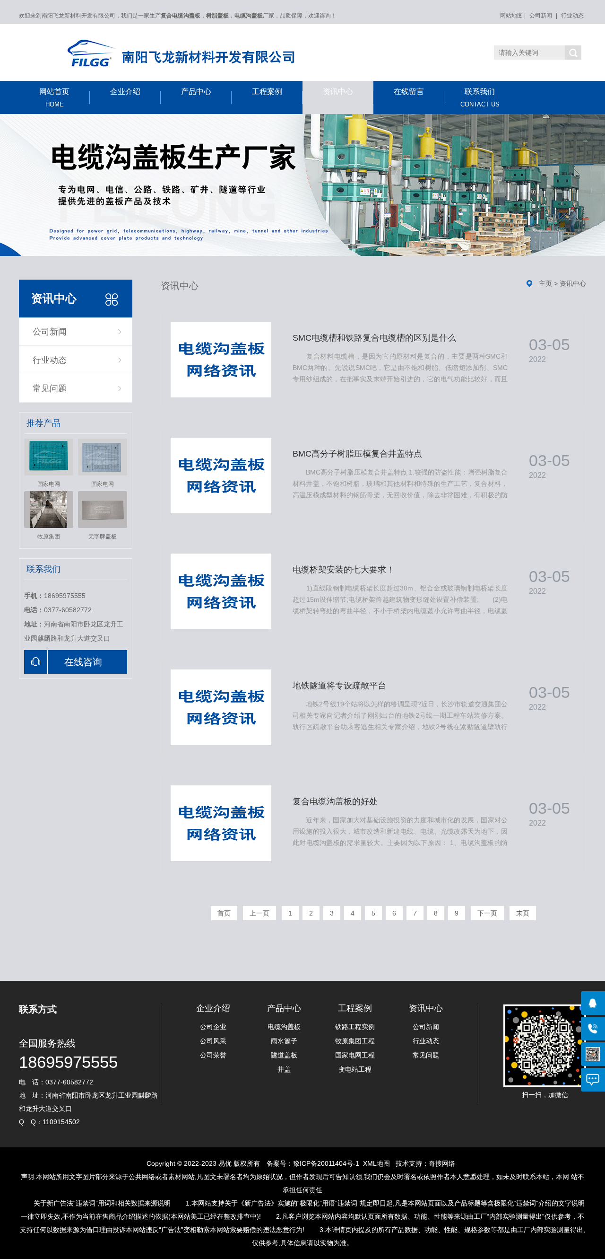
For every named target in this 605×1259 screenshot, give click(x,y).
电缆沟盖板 (284, 1026)
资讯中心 (338, 92)
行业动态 (572, 15)
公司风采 (213, 1041)
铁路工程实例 (355, 1026)
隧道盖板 (284, 1055)
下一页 (487, 913)
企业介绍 (125, 92)
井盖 (284, 1069)
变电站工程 (355, 1069)
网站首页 (54, 98)
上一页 (259, 913)
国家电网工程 (355, 1055)
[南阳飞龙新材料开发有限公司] (208, 55)
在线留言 (409, 92)
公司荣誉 (213, 1055)
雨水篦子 (284, 1041)
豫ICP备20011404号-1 (326, 1163)
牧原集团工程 (355, 1041)
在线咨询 (83, 662)
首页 (224, 913)
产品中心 (196, 92)
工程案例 (267, 92)
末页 (522, 913)
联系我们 (480, 98)
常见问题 (50, 388)
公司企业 (213, 1026)
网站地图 (511, 15)
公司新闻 (540, 15)
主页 (545, 283)
